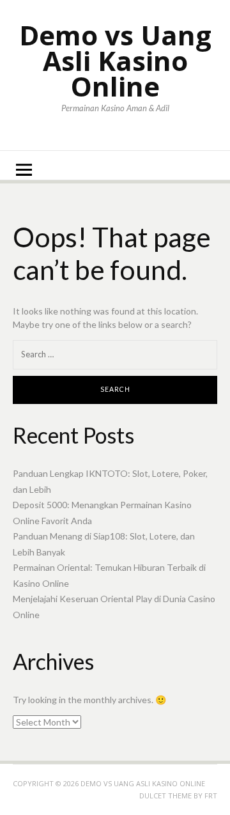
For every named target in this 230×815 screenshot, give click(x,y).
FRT (210, 795)
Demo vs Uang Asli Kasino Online (115, 60)
